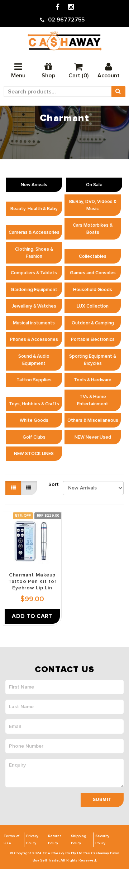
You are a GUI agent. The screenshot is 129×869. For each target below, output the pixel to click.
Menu (18, 75)
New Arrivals (34, 185)
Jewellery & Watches (34, 306)
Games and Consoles (93, 273)
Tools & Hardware (92, 380)
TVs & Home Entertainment (92, 400)
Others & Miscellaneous (92, 420)
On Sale (94, 185)
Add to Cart (32, 616)
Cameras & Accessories (34, 232)
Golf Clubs (34, 437)
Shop (48, 75)
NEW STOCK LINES (34, 454)
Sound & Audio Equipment (33, 359)
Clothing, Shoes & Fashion (34, 252)
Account (108, 75)
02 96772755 (66, 19)
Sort (52, 484)
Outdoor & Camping (93, 323)
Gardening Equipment (34, 290)
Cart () (78, 75)
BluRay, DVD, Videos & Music (92, 205)
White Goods (34, 420)
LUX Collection (93, 306)
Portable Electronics (93, 339)
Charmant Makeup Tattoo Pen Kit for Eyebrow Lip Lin (32, 581)
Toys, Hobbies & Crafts (34, 404)
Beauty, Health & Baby (34, 209)
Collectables (92, 256)
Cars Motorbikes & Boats (93, 228)
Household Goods (92, 290)
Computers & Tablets (34, 273)
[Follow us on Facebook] (57, 7)
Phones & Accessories (34, 339)
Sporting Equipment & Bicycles (92, 359)
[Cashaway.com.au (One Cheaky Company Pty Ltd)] (65, 41)
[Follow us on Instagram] (71, 7)
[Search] (118, 91)
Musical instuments (34, 323)
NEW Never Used (93, 437)
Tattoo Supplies (34, 380)
